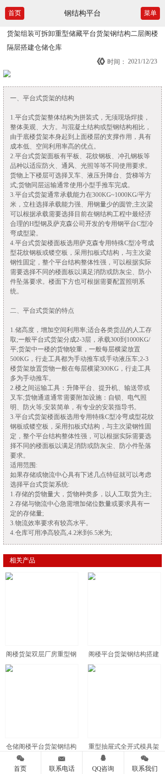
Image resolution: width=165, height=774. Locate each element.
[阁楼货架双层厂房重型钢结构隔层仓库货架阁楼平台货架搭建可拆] (42, 609)
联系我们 (145, 763)
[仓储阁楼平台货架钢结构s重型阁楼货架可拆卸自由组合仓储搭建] (42, 701)
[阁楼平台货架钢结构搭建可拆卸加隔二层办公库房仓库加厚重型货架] (124, 609)
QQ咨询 (103, 763)
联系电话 (62, 763)
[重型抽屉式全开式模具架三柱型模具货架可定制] (124, 701)
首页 (14, 13)
